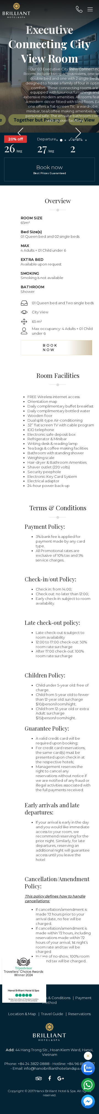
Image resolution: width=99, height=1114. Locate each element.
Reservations (79, 1014)
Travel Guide (52, 1014)
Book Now (50, 347)
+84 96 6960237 (81, 1063)
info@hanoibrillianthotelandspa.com (56, 1068)
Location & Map (22, 1014)
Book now (49, 169)
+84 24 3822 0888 (34, 1063)
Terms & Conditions (53, 998)
